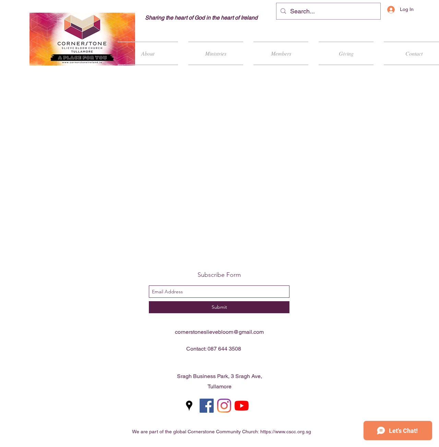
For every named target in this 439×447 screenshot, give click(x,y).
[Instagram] (224, 406)
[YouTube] (242, 406)
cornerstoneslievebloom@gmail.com (219, 332)
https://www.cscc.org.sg (285, 431)
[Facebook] (207, 406)
